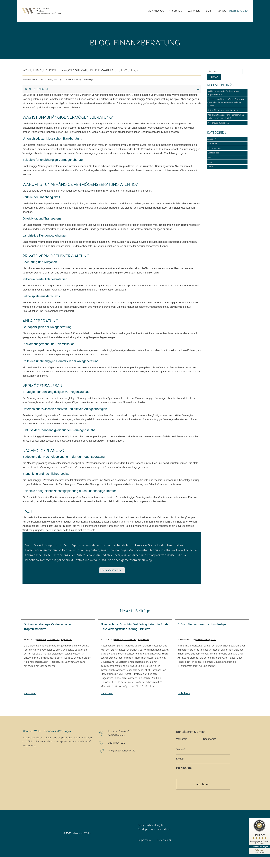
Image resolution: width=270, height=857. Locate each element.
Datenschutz (164, 840)
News (209, 157)
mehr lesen (30, 693)
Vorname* (181, 739)
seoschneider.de (162, 829)
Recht (209, 162)
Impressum (145, 840)
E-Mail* (180, 758)
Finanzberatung (214, 148)
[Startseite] (40, 11)
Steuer (210, 167)
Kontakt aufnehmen (112, 570)
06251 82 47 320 (238, 10)
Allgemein (211, 139)
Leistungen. (193, 10)
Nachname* (209, 739)
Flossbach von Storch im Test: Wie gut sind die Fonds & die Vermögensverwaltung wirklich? (225, 102)
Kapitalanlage (213, 153)
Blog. (208, 10)
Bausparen (212, 143)
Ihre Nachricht (184, 767)
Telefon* (180, 749)
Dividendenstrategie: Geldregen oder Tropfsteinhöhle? (223, 93)
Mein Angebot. (156, 10)
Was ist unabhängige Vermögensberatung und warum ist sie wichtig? (225, 116)
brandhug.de (156, 825)
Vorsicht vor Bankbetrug (218, 123)
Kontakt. (221, 10)
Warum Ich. (175, 10)
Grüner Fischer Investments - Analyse (223, 110)
